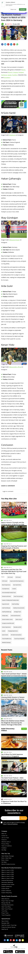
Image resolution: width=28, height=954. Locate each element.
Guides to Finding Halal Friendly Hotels (10, 600)
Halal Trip (9, 24)
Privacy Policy (5, 843)
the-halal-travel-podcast (16, 634)
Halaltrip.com (11, 948)
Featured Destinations (7, 880)
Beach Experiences (6, 584)
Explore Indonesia (6, 890)
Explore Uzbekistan (7, 886)
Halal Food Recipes (6, 608)
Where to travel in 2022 (8, 872)
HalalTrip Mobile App (6, 611)
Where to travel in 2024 (8, 876)
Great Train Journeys (18, 596)
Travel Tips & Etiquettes (19, 638)
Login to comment (8, 491)
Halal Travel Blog (6, 907)
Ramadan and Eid (17, 627)
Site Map (4, 850)
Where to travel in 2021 (8, 870)
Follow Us (4, 839)
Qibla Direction (5, 898)
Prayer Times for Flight (8, 900)
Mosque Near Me (6, 902)
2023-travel (18, 577)
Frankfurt (14, 75)
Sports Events (5, 634)
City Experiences (5, 588)
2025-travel (4, 581)
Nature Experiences (6, 627)
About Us (4, 833)
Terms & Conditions (12, 824)
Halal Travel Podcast (7, 909)
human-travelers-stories (7, 619)
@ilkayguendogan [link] (14, 240)
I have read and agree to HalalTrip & (14, 823)
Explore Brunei (5, 888)
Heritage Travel (17, 611)
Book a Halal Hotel (6, 858)
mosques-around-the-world (8, 623)
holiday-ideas (5, 615)
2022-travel (10, 577)
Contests (14, 588)
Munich (10, 72)
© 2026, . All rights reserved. (15, 948)
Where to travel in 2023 (8, 874)
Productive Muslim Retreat (8, 927)
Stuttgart (21, 72)
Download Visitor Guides (8, 884)
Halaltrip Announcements (18, 608)
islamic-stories (19, 619)
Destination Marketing (7, 882)
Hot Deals (4, 862)
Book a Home (5, 860)
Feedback (4, 847)
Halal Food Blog (15, 604)
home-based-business (15, 615)
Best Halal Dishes (17, 584)
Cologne (15, 72)
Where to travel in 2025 (8, 878)
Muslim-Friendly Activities (8, 864)
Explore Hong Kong (7, 892)
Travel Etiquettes (6, 915)
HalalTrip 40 (5, 929)
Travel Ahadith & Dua (6, 638)
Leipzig (9, 75)
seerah (3, 631)
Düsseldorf (7, 77)
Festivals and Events (6, 596)
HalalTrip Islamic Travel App (9, 925)
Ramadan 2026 (5, 923)
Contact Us (4, 835)
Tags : (3, 577)
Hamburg (4, 75)
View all (24, 728)
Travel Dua (4, 911)
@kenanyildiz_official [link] (15, 367)
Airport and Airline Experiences (16, 581)
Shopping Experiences (13, 631)
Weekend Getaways (6, 642)
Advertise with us (6, 841)
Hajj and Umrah (5, 604)
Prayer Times (5, 913)
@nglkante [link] (12, 135)
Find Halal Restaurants (8, 904)
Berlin (23, 70)
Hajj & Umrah (5, 921)
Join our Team (5, 837)
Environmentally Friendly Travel (9, 592)
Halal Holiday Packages (8, 856)
